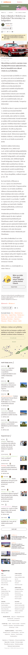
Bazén (10, 623)
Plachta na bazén (16, 623)
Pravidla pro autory (9, 644)
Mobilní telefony (18, 630)
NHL (2, 598)
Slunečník (5, 625)
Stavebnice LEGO (6, 632)
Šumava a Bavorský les (6, 607)
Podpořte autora (5, 28)
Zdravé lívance (18, 593)
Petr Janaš (6, 476)
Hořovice (15, 321)
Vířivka (16, 627)
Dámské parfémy (15, 632)
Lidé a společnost (6, 396)
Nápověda (7, 642)
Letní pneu (22, 632)
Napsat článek (14, 286)
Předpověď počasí (20, 616)
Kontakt (12, 642)
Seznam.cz (19, 2)
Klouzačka (10, 625)
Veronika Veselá (4, 463)
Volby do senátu (4, 582)
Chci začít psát (13, 338)
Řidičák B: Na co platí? (19, 608)
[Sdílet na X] (17, 308)
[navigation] (2, 2)
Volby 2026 (3, 575)
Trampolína (22, 623)
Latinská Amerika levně (6, 610)
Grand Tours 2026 (18, 584)
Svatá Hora (16, 319)
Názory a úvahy (6, 479)
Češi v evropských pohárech (13, 620)
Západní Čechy (12, 315)
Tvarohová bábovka (19, 594)
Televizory (13, 634)
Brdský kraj (8, 23)
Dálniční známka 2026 (19, 605)
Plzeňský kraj (20, 315)
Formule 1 (3, 596)
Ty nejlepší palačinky (19, 589)
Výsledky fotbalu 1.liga (5, 591)
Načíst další (14, 529)
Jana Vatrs (3, 489)
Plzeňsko (3, 317)
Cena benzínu (17, 618)
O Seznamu (11, 640)
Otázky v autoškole (19, 610)
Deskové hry (7, 634)
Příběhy (3, 441)
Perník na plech (18, 598)
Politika (3, 466)
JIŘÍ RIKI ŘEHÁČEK (4, 454)
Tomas (2, 504)
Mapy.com (13, 616)
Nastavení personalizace (14, 646)
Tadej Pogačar (18, 580)
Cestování (4, 368)
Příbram (9, 321)
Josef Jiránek (4, 517)
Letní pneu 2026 (18, 603)
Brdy (12, 313)
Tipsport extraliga (5, 593)
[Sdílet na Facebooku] (15, 308)
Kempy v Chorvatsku (5, 603)
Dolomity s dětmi (4, 612)
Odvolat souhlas (19, 644)
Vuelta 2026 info (18, 575)
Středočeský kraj (18, 313)
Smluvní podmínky (20, 640)
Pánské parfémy (13, 636)
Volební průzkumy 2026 (6, 577)
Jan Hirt (16, 579)
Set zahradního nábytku (19, 625)
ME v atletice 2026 (5, 594)
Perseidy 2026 (10, 618)
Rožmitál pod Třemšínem (7, 319)
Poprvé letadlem (4, 605)
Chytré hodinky (19, 634)
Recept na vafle (18, 596)
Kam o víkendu (18, 317)
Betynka (3, 439)
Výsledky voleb (4, 579)
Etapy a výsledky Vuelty (20, 577)
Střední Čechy (4, 315)
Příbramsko (3, 321)
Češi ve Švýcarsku (5, 608)
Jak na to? (14, 341)
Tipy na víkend (10, 317)
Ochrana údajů (19, 642)
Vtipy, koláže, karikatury (9, 456)
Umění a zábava (6, 507)
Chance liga (3, 589)
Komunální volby (4, 584)
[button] (14, 49)
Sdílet (9, 31)
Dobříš (19, 321)
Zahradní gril (12, 627)
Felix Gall (17, 582)
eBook (4, 31)
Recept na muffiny (19, 591)
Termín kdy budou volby (6, 580)
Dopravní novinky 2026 (19, 607)
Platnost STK (17, 612)
